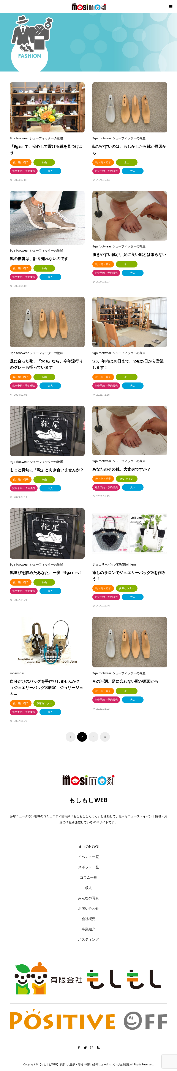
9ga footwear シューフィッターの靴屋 (36, 138)
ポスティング (88, 939)
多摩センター (126, 588)
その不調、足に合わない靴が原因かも (125, 681)
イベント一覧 (88, 856)
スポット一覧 (88, 867)
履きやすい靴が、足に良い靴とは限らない (129, 254)
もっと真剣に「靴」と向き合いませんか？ (47, 469)
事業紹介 (88, 929)
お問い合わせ (88, 908)
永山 (44, 162)
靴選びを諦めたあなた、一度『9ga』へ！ (46, 572)
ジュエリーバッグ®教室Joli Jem (114, 564)
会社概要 (88, 918)
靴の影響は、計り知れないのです (39, 258)
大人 (50, 171)
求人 (88, 887)
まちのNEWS (89, 846)
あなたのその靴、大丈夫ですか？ (121, 469)
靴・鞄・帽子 (20, 162)
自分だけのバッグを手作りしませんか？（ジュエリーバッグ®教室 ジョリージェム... (46, 687)
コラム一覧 (88, 877)
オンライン (126, 478)
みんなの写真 (88, 898)
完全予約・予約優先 (23, 171)
